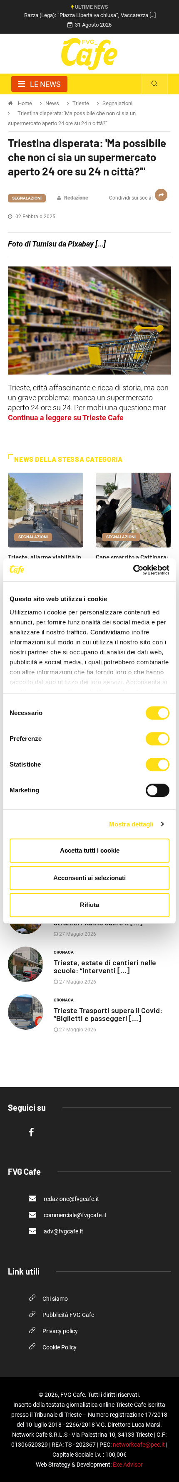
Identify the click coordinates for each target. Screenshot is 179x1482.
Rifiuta (89, 904)
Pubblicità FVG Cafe (68, 1315)
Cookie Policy (59, 1347)
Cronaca (64, 952)
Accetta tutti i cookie (89, 850)
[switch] (157, 738)
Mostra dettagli (131, 824)
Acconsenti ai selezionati (89, 877)
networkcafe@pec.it (139, 1444)
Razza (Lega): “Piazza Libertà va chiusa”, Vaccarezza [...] (90, 15)
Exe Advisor (128, 1464)
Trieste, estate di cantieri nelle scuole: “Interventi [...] (105, 966)
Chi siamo (55, 1298)
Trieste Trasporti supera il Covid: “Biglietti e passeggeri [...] (108, 1014)
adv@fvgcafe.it (62, 1231)
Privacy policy (60, 1331)
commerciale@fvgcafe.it (74, 1215)
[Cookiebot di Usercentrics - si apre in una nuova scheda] (133, 570)
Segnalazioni (27, 198)
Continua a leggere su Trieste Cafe (66, 417)
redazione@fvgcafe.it (70, 1199)
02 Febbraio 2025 (34, 216)
